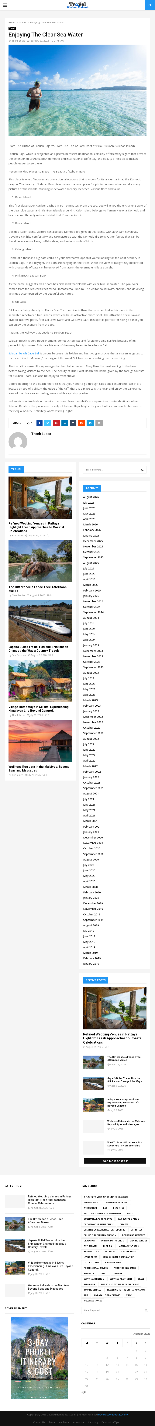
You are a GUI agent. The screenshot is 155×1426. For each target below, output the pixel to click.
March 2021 (90, 821)
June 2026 (89, 508)
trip (86, 1295)
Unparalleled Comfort (107, 1295)
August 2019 (91, 925)
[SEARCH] (142, 470)
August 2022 (91, 738)
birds (130, 1213)
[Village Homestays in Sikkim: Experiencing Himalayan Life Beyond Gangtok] (40, 681)
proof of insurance (125, 1268)
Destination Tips (110, 1422)
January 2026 (91, 535)
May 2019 (89, 942)
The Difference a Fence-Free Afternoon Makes (124, 1059)
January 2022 (91, 777)
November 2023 (93, 656)
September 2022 (93, 733)
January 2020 (91, 898)
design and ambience (133, 1235)
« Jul (83, 1392)
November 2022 (93, 722)
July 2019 (88, 931)
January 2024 (91, 645)
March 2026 (90, 524)
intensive (110, 1251)
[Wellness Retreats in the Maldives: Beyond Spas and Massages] (40, 741)
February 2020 (92, 892)
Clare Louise (18, 595)
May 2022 (89, 755)
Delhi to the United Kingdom (100, 1235)
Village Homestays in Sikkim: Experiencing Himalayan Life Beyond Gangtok (39, 708)
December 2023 (93, 651)
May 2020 (89, 876)
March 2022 (90, 766)
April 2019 (89, 947)
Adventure (78, 1422)
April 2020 (89, 881)
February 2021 (92, 826)
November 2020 (93, 843)
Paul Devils (17, 535)
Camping (93, 1422)
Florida (107, 1246)
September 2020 (93, 854)
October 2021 (91, 782)
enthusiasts (90, 1246)
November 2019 (93, 909)
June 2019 (89, 936)
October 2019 (91, 914)
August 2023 (91, 672)
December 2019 (93, 903)
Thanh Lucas (18, 40)
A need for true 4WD (116, 1202)
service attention (94, 1279)
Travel (12, 28)
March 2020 (90, 887)
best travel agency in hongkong (102, 1213)
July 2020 (88, 865)
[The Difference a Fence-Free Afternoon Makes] (40, 561)
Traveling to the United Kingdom (126, 1289)
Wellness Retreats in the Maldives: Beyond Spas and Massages (126, 1123)
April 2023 (89, 694)
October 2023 (91, 662)
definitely (136, 1229)
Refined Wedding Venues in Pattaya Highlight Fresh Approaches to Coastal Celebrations (36, 527)
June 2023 (89, 684)
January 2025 (91, 596)
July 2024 (88, 623)
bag (105, 1208)
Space (141, 1279)
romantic (89, 1273)
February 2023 (92, 705)
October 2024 (91, 607)
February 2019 (92, 958)
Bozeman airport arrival (98, 1219)
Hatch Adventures (128, 1246)
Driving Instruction (112, 1240)
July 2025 (88, 568)
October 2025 (91, 552)
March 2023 (90, 700)
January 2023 (91, 711)
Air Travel (64, 1422)
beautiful (118, 1208)
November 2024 (93, 601)
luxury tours (91, 1262)
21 (127, 1372)
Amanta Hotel (92, 1202)
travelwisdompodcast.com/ (113, 1414)
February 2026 (92, 530)
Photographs (113, 1262)
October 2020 (91, 848)
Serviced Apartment (121, 1279)
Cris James (17, 775)
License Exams (128, 1251)
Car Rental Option (128, 1219)
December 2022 (93, 716)
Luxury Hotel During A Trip (118, 1257)
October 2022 (91, 727)
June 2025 (89, 574)
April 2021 (89, 815)
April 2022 (89, 760)
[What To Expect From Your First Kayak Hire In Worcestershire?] (93, 1148)
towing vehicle (92, 1289)
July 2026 (88, 502)
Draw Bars (89, 1240)
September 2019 (93, 920)
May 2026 (89, 513)
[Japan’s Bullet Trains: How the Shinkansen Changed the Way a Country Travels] (40, 621)
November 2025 (93, 546)
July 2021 (88, 799)
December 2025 (93, 541)
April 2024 (89, 640)
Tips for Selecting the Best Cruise (120, 1284)
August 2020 (91, 859)
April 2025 (89, 579)
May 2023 (89, 689)
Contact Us (39, 1422)
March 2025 (90, 585)
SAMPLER (117, 1273)
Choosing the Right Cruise (99, 1224)
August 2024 (91, 618)
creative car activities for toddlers (104, 1229)
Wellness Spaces (93, 1300)
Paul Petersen (19, 655)
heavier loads (91, 1251)
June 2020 (89, 870)
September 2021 (93, 788)
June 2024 (89, 629)
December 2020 (93, 837)
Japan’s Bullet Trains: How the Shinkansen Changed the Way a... (125, 1080)
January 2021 (91, 832)
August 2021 (91, 793)
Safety (104, 1273)
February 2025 (92, 590)
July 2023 (88, 678)
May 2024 (89, 634)
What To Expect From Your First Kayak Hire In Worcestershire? (125, 1144)
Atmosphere (90, 1208)
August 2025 (91, 563)
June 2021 (89, 804)
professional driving (96, 1268)
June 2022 (89, 749)
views (129, 1295)
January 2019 (91, 963)
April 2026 (89, 519)
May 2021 (89, 810)
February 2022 (92, 771)
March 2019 (90, 953)
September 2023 (93, 667)
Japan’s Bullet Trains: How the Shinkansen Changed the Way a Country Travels (38, 648)
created (124, 1224)
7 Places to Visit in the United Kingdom (106, 1197)
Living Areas (90, 1257)
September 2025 (93, 557)
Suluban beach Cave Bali (24, 353)
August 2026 (91, 497)
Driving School (138, 1240)
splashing (89, 1284)
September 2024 (93, 612)
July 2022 (88, 744)
